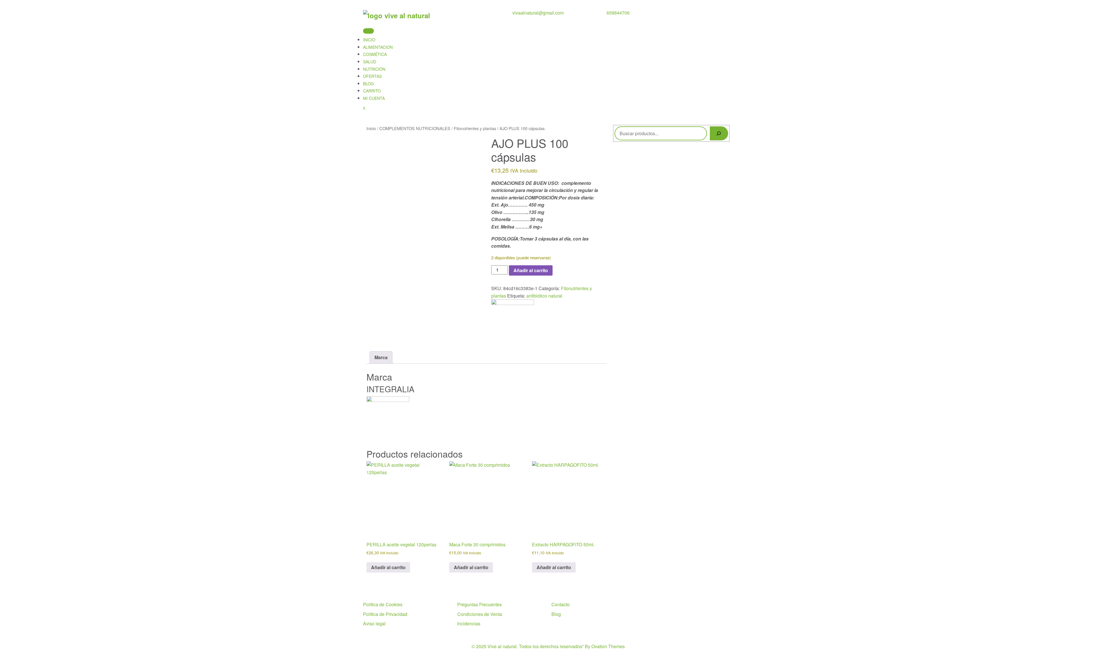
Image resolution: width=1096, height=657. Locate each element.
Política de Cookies (382, 604)
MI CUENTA (374, 98)
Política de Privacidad (385, 614)
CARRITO (372, 91)
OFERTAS (372, 76)
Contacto (560, 604)
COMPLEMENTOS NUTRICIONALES (414, 128)
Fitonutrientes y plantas (475, 128)
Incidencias (468, 623)
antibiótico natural (544, 295)
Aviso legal (374, 623)
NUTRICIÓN (374, 69)
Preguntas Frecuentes (479, 604)
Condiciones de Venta (479, 614)
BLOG (368, 83)
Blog (556, 614)
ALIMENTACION (378, 47)
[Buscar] (719, 133)
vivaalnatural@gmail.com (538, 12)
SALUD (369, 61)
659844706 (618, 12)
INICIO (369, 40)
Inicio (371, 128)
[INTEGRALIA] (512, 320)
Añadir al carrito (530, 270)
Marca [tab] (381, 357)
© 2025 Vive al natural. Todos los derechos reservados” (548, 646)
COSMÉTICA (375, 54)
